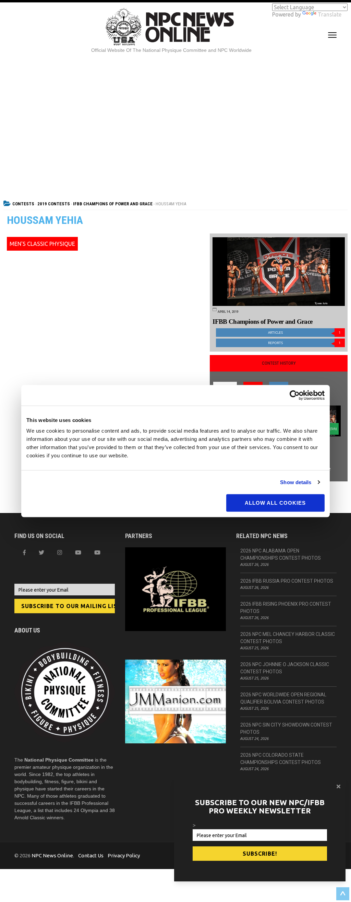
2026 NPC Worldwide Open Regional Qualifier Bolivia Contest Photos (283, 698)
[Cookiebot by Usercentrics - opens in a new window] (295, 395)
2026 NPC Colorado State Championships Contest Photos (280, 758)
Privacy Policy (124, 855)
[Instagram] (59, 552)
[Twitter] (41, 552)
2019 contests (53, 203)
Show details (295, 482)
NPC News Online (52, 855)
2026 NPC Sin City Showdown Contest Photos (286, 728)
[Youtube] (97, 552)
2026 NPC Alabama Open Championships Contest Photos (280, 554)
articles (304, 332)
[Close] (338, 786)
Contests (23, 203)
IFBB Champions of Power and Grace (113, 203)
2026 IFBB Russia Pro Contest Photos (286, 581)
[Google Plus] (78, 552)
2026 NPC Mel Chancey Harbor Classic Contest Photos (287, 637)
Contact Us (91, 855)
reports (304, 343)
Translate (329, 14)
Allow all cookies (275, 503)
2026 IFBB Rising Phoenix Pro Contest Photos (285, 607)
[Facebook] (24, 552)
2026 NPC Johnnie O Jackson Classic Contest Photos (284, 668)
